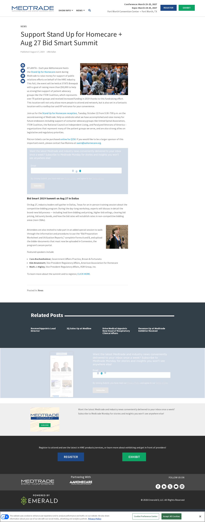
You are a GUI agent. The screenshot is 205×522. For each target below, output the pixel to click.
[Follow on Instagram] (182, 486)
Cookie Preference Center (145, 516)
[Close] (200, 516)
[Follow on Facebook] (158, 486)
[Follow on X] (170, 486)
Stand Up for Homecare (43, 71)
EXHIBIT (187, 7)
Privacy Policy (94, 519)
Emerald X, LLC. (156, 499)
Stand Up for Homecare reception (59, 113)
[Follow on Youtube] (176, 486)
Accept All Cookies (171, 516)
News (24, 26)
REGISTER (168, 7)
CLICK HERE (83, 273)
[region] (102, 516)
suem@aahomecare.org (89, 142)
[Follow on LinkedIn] (164, 486)
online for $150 (68, 139)
